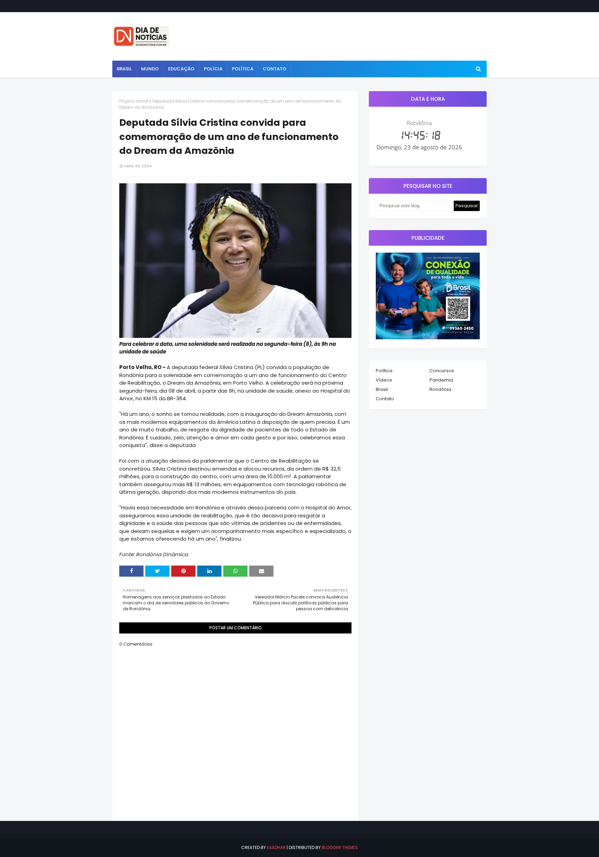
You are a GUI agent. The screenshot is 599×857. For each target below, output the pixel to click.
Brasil (382, 389)
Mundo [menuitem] (150, 68)
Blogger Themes (340, 847)
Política (384, 370)
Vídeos (384, 380)
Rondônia (440, 389)
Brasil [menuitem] (124, 68)
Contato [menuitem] (274, 68)
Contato (385, 398)
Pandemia (441, 380)
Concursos (441, 370)
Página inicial (133, 101)
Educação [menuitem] (181, 68)
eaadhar (276, 847)
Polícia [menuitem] (213, 68)
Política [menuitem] (242, 68)
